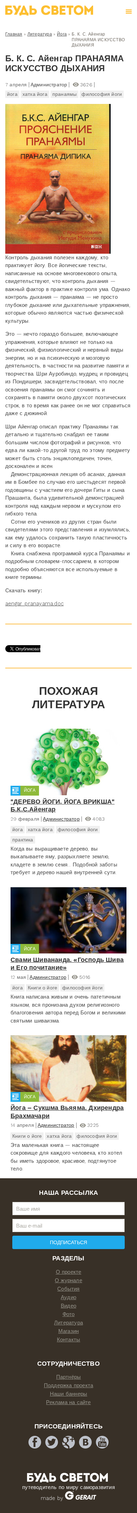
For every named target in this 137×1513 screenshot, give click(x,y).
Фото (69, 1314)
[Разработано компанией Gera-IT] (80, 1498)
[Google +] (68, 1442)
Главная (13, 34)
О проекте (68, 1272)
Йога (62, 34)
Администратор (61, 819)
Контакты (68, 1339)
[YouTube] (102, 1442)
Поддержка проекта (68, 1385)
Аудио (68, 1297)
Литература (39, 34)
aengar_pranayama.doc (34, 603)
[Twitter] (51, 1442)
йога (12, 94)
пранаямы (64, 94)
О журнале (68, 1280)
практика (22, 839)
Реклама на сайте (68, 1402)
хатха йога (34, 94)
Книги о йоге (42, 987)
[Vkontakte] (85, 1442)
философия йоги (101, 94)
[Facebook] (34, 1442)
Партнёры (68, 1377)
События (68, 1289)
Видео (68, 1306)
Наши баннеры (68, 1394)
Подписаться (68, 1242)
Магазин (68, 1331)
